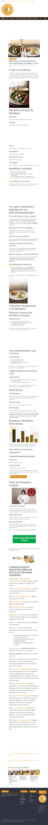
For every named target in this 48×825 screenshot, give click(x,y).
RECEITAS (22, 794)
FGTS (31, 798)
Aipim (27, 65)
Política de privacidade (21, 18)
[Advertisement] (24, 31)
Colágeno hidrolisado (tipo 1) (20, 720)
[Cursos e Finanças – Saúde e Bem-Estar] (2, 18)
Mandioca (10, 66)
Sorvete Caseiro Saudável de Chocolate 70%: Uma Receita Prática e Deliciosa (19, 1)
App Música (32, 800)
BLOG (21, 804)
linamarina (30, 65)
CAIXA (31, 801)
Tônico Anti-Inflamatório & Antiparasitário (23, 777)
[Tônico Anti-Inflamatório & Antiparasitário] (24, 770)
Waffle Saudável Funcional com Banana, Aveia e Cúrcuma (34, 778)
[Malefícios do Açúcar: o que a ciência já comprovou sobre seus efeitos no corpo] (13, 770)
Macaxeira (34, 65)
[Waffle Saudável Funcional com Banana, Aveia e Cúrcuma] (35, 770)
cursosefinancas (21, 65)
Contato (7, 18)
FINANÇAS (22, 796)
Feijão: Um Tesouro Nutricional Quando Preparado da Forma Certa (23, 761)
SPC (30, 794)
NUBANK (31, 796)
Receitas (29, 18)
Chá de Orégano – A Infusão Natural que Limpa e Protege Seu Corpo (23, 754)
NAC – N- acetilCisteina (18, 708)
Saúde (15, 58)
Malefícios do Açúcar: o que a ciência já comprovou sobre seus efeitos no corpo (13, 779)
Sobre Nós (35, 18)
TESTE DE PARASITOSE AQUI (19, 476)
